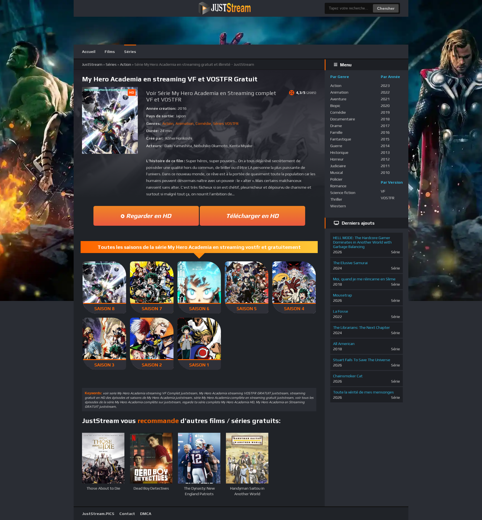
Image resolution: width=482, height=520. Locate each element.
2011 (385, 166)
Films (110, 51)
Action (167, 123)
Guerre (336, 146)
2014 (385, 146)
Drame (336, 125)
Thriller (336, 199)
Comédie (203, 123)
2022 (385, 92)
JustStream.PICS (98, 513)
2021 (385, 99)
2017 (385, 125)
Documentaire (342, 119)
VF (383, 191)
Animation (184, 123)
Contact (127, 513)
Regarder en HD (148, 215)
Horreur (337, 159)
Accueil (88, 51)
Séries (130, 51)
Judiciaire (338, 166)
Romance (338, 186)
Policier (336, 179)
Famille (336, 132)
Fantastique (340, 139)
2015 (385, 139)
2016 (385, 132)
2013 (385, 152)
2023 (385, 85)
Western (338, 206)
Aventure (338, 99)
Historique (339, 152)
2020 (385, 105)
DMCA (145, 513)
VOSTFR (387, 198)
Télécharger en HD (252, 215)
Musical (336, 172)
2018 (385, 119)
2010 (385, 172)
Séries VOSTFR (225, 123)
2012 (385, 159)
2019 (385, 112)
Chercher (385, 8)
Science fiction (342, 192)
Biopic (335, 105)
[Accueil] (237, 8)
